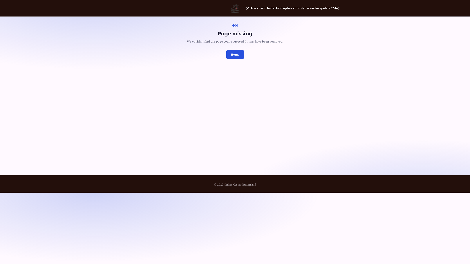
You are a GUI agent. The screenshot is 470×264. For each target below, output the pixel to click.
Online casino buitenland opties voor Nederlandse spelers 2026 (292, 8)
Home (235, 54)
